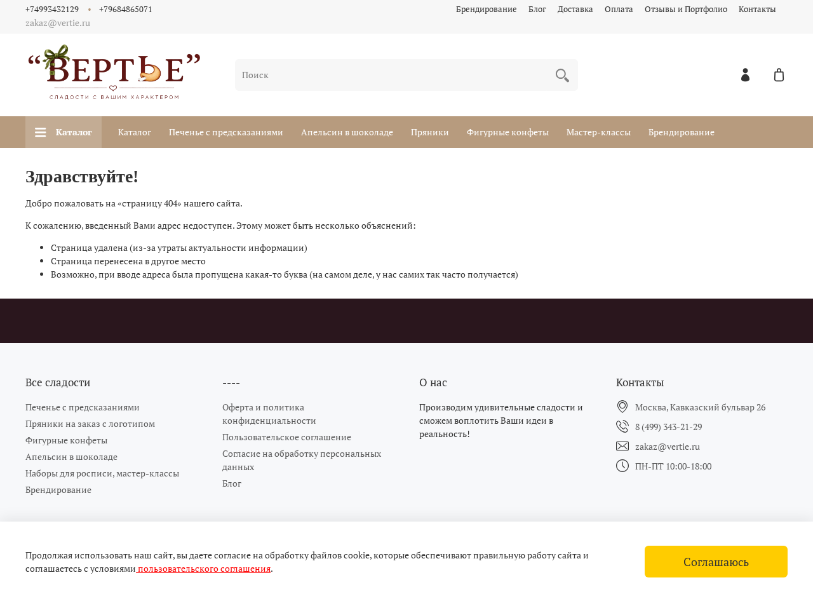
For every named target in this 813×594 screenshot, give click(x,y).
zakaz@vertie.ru (667, 446)
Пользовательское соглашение (286, 437)
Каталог (74, 132)
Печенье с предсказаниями (226, 132)
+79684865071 (125, 9)
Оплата (619, 9)
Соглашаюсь (716, 562)
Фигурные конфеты (508, 132)
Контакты (757, 9)
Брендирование (486, 9)
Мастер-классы (599, 132)
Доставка (575, 9)
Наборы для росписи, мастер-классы (102, 473)
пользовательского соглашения (203, 568)
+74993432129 (52, 9)
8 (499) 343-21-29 (668, 427)
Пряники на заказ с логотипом (90, 423)
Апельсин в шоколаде (347, 132)
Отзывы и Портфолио (686, 9)
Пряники (430, 132)
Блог (537, 9)
